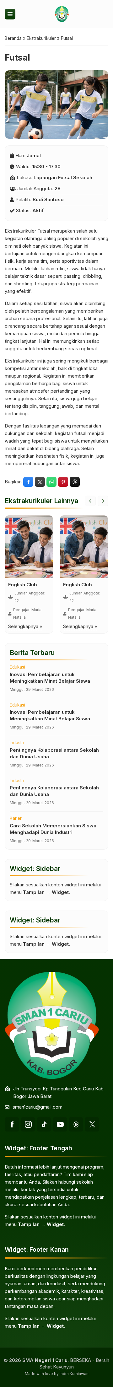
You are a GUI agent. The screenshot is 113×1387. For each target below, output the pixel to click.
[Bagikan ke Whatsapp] (51, 482)
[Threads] (76, 1124)
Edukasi (17, 667)
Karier (16, 818)
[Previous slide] (90, 501)
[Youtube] (60, 1124)
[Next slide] (103, 501)
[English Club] (29, 546)
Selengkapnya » (25, 626)
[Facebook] (12, 1124)
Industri (17, 743)
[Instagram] (28, 1124)
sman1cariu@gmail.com (37, 1107)
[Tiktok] (44, 1124)
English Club (22, 585)
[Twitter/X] (92, 1124)
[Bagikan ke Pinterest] (63, 482)
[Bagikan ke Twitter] (40, 482)
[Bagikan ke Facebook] (28, 482)
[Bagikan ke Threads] (75, 482)
